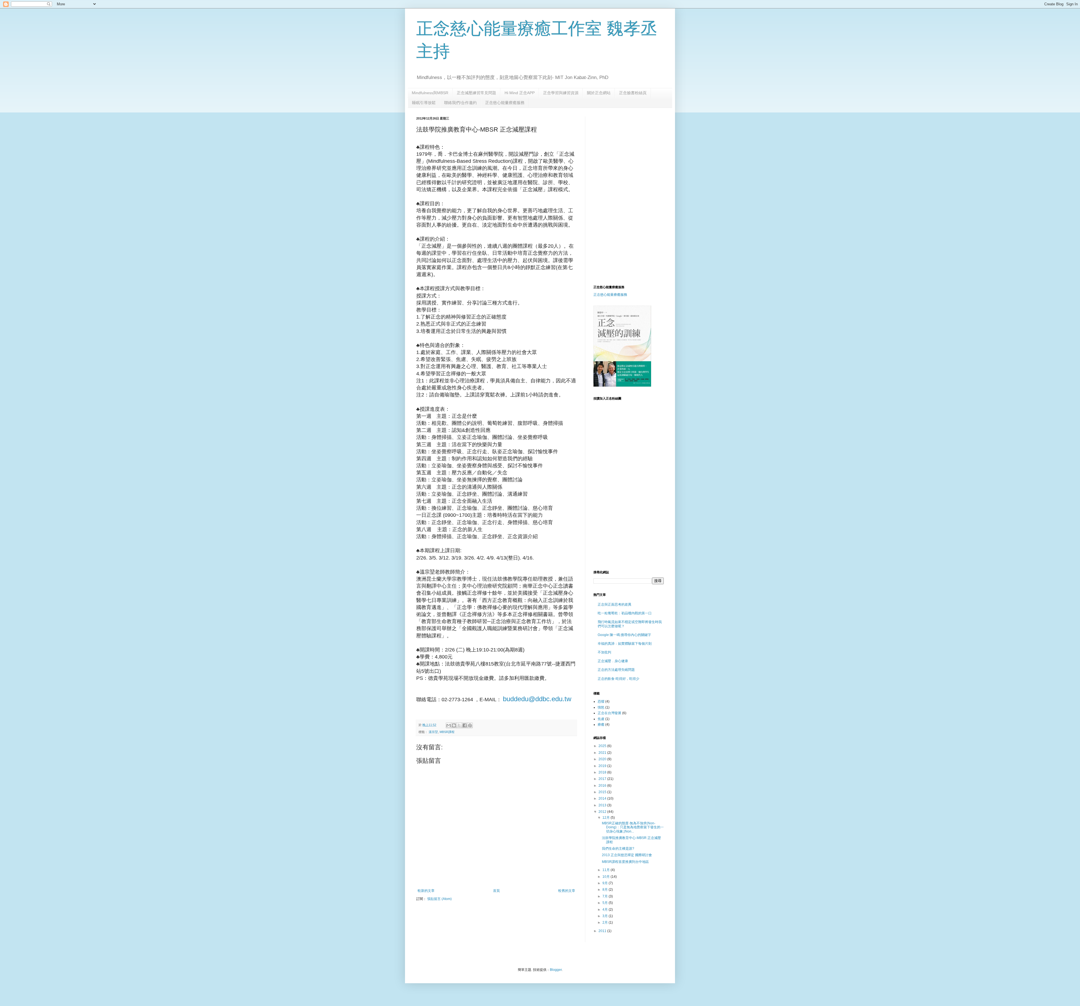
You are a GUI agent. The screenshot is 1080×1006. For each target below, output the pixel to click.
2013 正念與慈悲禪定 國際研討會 (627, 855)
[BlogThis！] (454, 725)
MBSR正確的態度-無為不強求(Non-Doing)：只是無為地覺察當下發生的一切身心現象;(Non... (633, 827)
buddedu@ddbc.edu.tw (537, 699)
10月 (606, 877)
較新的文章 (426, 891)
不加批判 (604, 652)
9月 (605, 883)
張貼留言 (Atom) (439, 899)
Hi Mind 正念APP (520, 93)
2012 (602, 812)
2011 (602, 931)
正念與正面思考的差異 (614, 604)
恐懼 (601, 701)
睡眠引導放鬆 (424, 102)
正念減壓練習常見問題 (476, 93)
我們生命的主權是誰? (618, 849)
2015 (602, 792)
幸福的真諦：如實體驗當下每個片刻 (625, 644)
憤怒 (601, 707)
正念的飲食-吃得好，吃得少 (618, 679)
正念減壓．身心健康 (613, 661)
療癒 (601, 725)
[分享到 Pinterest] (470, 725)
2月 (605, 922)
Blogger (556, 970)
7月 (605, 896)
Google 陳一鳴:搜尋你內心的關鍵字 (624, 635)
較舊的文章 (566, 891)
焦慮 (601, 719)
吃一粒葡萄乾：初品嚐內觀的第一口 (625, 613)
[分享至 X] (459, 725)
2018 (602, 772)
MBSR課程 (447, 732)
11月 (606, 870)
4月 (605, 910)
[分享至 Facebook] (464, 725)
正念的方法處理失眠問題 (616, 670)
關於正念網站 (599, 93)
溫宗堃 (433, 732)
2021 (602, 753)
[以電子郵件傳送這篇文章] (448, 725)
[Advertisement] (640, 155)
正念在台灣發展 (609, 713)
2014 (602, 798)
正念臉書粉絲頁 (633, 93)
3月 (605, 916)
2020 (602, 759)
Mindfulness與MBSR (430, 93)
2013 (602, 805)
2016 (602, 786)
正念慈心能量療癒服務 (505, 102)
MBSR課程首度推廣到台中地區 (625, 862)
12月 (606, 818)
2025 (602, 746)
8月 (605, 890)
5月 (605, 903)
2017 (602, 779)
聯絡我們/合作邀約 (460, 102)
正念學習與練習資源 (561, 93)
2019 (602, 766)
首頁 (496, 891)
